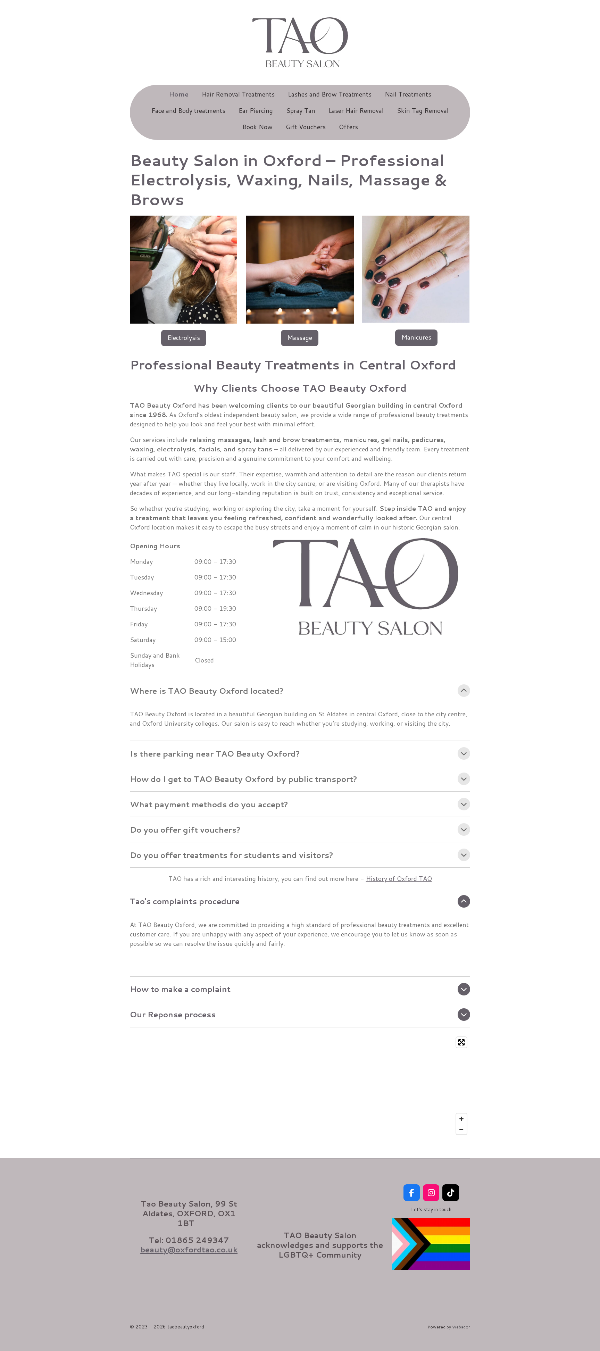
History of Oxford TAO (399, 878)
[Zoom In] (461, 1119)
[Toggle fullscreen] (461, 1042)
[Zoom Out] (461, 1129)
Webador (461, 1327)
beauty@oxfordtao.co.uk (189, 1249)
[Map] (300, 1086)
